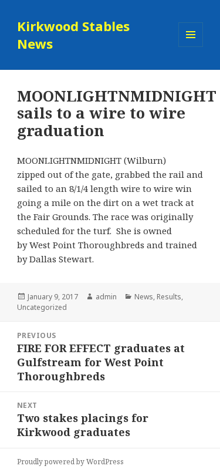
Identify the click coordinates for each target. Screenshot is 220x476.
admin (106, 297)
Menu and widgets (191, 46)
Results (169, 297)
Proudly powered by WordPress (70, 462)
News (143, 297)
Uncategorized (42, 307)
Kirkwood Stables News (73, 34)
